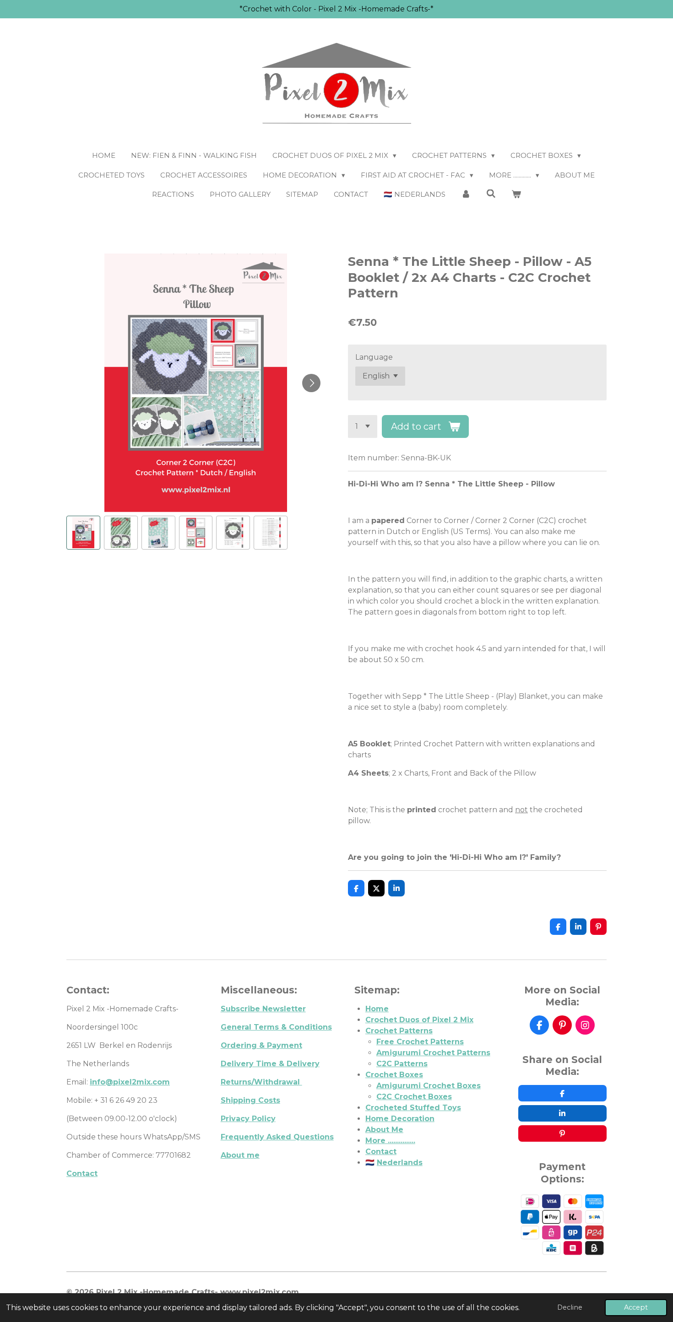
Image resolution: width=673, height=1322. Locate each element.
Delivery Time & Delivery (270, 1063)
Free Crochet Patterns (420, 1041)
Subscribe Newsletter (263, 1008)
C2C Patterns (402, 1063)
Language (374, 357)
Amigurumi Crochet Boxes (428, 1085)
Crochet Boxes (394, 1074)
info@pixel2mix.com (130, 1082)
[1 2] (362, 426)
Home (377, 1008)
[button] (83, 533)
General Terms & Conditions (276, 1027)
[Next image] (311, 383)
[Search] (491, 193)
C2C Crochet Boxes (414, 1096)
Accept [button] (636, 1307)
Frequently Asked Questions (277, 1137)
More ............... (390, 1140)
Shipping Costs (250, 1100)
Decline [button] (569, 1307)
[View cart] (516, 194)
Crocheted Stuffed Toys (413, 1107)
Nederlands (400, 1162)
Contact (82, 1173)
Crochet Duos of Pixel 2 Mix (419, 1019)
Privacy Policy (248, 1118)
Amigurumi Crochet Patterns (433, 1052)
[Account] (466, 194)
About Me (384, 1129)
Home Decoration (399, 1118)
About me (240, 1155)
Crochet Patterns (399, 1030)
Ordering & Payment (261, 1045)
